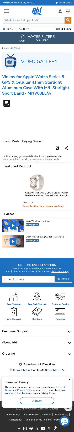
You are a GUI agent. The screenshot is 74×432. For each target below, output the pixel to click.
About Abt (9, 342)
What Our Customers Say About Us (19, 2)
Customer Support (15, 331)
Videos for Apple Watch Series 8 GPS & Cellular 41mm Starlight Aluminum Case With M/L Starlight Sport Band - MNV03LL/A (35, 85)
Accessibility (15, 420)
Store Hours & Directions (39, 364)
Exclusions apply (59, 271)
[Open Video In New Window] (57, 148)
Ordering (8, 354)
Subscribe (63, 279)
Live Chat (21, 370)
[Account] (60, 11)
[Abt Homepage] (37, 11)
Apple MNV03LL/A (12, 48)
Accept (36, 401)
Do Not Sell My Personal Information (45, 420)
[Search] (68, 20)
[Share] (66, 148)
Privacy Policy (24, 390)
